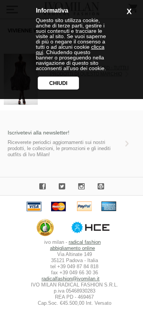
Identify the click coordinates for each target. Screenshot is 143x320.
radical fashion (85, 242)
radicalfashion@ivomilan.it (71, 279)
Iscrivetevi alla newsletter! (38, 133)
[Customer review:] (47, 236)
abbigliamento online (72, 248)
